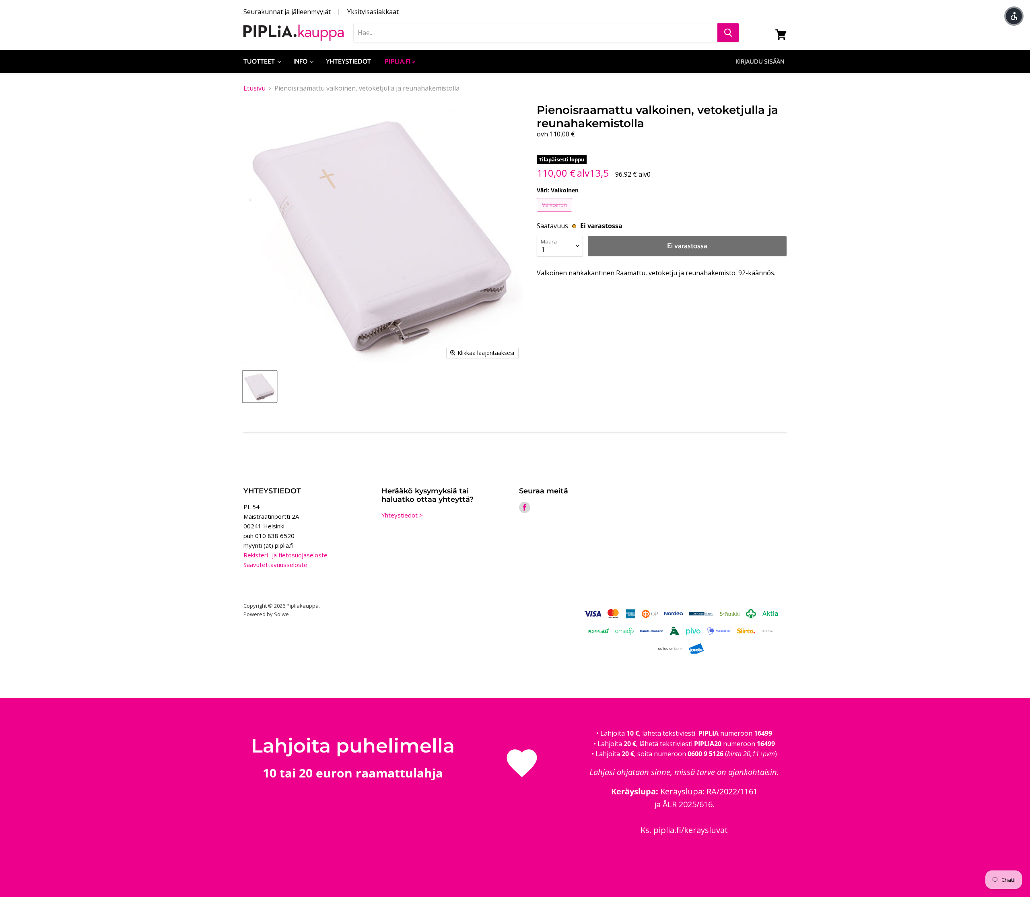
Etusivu (254, 88)
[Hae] (728, 32)
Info (301, 61)
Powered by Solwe (266, 614)
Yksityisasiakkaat (373, 11)
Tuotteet (259, 61)
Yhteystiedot (348, 61)
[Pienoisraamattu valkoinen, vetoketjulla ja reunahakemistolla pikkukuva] (260, 386)
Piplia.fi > (400, 61)
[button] (1014, 16)
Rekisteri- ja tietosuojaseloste (285, 555)
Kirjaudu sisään (760, 61)
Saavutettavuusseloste (275, 565)
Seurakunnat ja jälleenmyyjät (287, 11)
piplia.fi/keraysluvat (690, 830)
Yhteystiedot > (402, 515)
